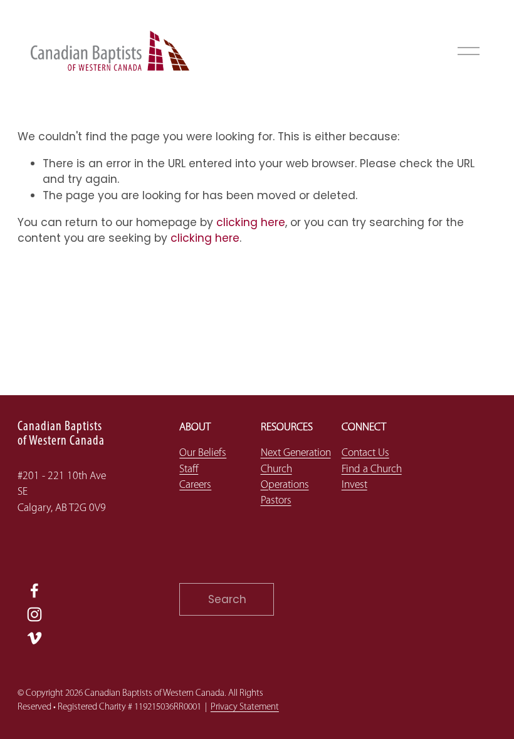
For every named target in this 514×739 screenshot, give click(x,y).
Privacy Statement (245, 707)
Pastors (276, 500)
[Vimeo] (34, 638)
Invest (354, 485)
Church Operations (285, 477)
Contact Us (365, 453)
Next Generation (296, 453)
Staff (188, 469)
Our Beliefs (202, 453)
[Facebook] (34, 590)
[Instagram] (34, 614)
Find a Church (372, 469)
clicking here (250, 222)
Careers (195, 485)
